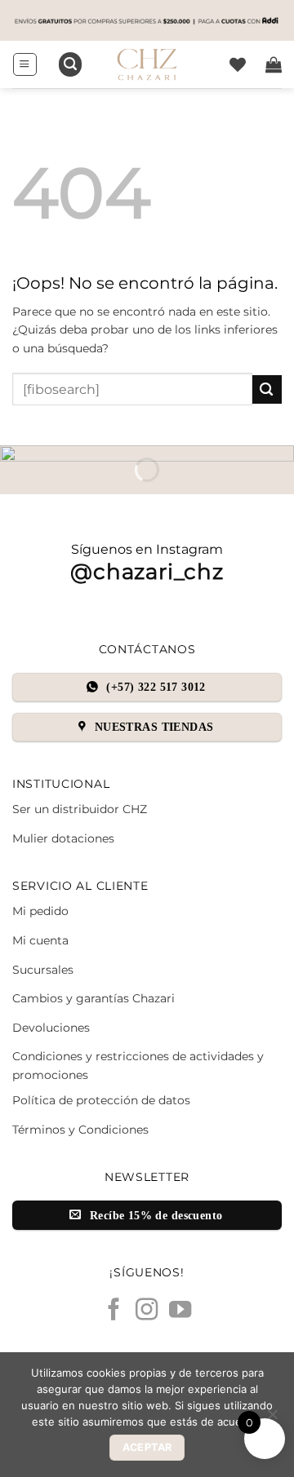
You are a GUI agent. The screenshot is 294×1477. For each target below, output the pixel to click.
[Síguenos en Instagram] (147, 1311)
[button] (24, 64)
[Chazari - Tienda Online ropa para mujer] (147, 64)
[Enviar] (267, 389)
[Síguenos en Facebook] (113, 1311)
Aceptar (147, 1447)
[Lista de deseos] (237, 64)
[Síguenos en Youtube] (180, 1311)
